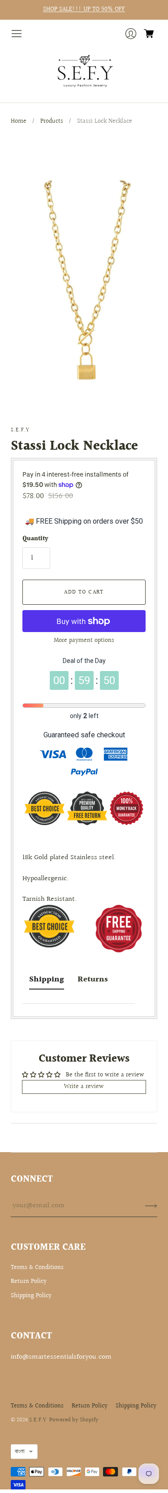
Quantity (35, 539)
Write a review (84, 1087)
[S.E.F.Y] (84, 71)
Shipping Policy (31, 1296)
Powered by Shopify (74, 1420)
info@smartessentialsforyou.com (61, 1357)
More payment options (84, 640)
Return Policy (29, 1281)
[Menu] (16, 33)
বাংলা (20, 1451)
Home (18, 121)
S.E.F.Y (20, 430)
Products (51, 121)
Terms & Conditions (37, 1268)
